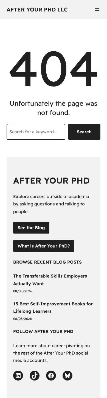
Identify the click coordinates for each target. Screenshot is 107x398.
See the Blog (31, 227)
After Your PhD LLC (37, 9)
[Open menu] (97, 9)
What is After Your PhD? (44, 246)
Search (84, 131)
